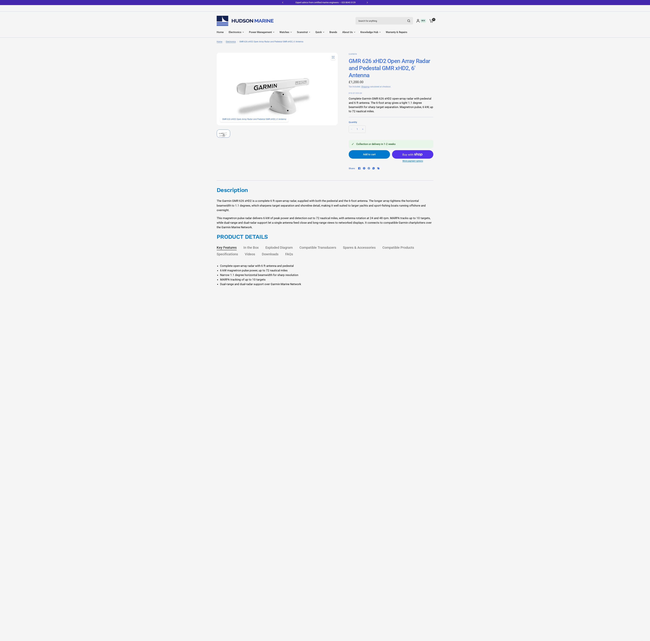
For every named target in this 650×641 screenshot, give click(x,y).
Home (219, 41)
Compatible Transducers (317, 247)
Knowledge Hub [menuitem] (369, 32)
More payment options (413, 161)
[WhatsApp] (374, 168)
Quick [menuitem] (318, 32)
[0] (430, 20)
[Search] (409, 21)
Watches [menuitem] (284, 32)
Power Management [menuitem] (260, 32)
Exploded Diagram (279, 247)
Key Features (227, 247)
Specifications (227, 254)
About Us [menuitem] (347, 32)
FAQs (289, 254)
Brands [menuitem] (333, 32)
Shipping (365, 87)
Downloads (270, 254)
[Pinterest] (369, 168)
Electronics (231, 41)
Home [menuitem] (220, 32)
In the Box (251, 247)
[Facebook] (359, 168)
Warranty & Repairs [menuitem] (396, 32)
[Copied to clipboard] (378, 168)
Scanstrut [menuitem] (302, 32)
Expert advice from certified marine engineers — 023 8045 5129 (325, 2)
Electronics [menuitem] (235, 32)
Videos (250, 254)
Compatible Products (398, 247)
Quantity (353, 122)
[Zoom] (333, 57)
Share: (352, 168)
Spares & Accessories (359, 247)
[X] (364, 168)
